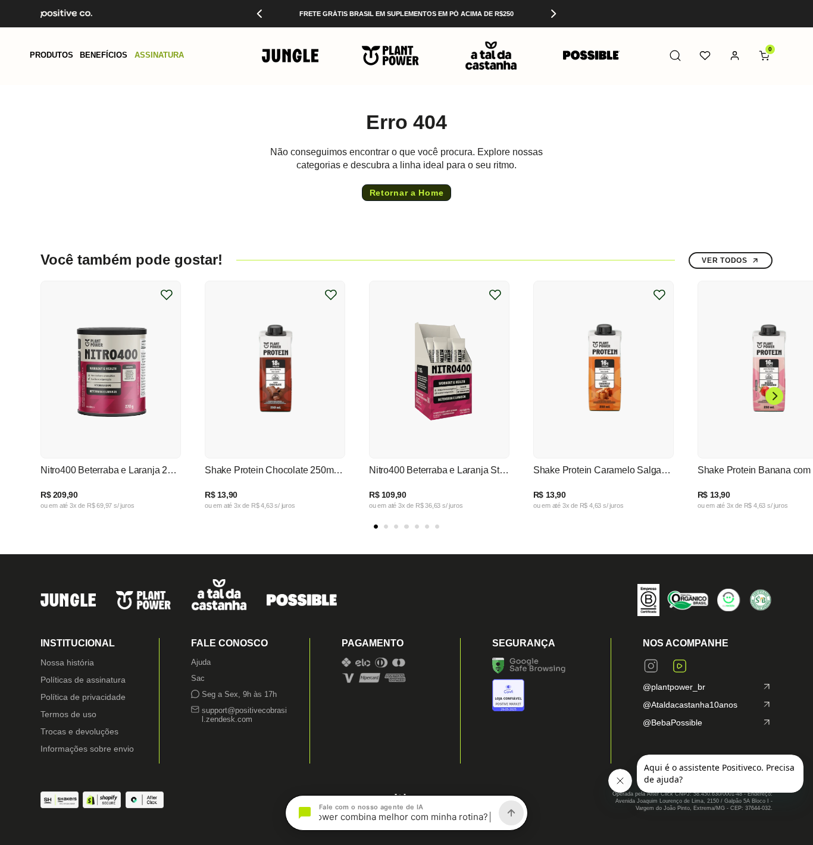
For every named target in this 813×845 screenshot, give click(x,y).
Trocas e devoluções (79, 731)
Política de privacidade (83, 697)
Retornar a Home (407, 192)
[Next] (553, 14)
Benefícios (103, 55)
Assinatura (159, 55)
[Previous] (260, 14)
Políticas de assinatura (83, 679)
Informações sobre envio (87, 748)
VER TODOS (724, 260)
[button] (51, 56)
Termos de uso (68, 714)
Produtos (51, 55)
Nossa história (67, 662)
